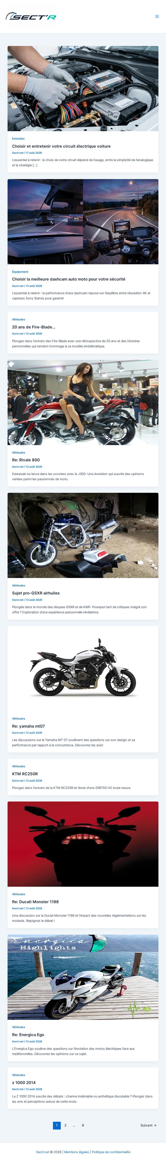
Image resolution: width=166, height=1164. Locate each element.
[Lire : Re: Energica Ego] (83, 977)
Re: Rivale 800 (26, 459)
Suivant (148, 1125)
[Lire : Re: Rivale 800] (83, 402)
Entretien (18, 138)
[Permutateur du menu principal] (157, 16)
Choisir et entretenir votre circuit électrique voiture (61, 146)
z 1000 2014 (24, 1082)
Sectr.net (42, 1152)
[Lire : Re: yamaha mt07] (83, 668)
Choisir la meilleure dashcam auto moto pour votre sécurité (68, 279)
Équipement (20, 271)
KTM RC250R (25, 773)
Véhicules (18, 319)
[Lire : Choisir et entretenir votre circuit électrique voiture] (83, 88)
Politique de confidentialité (111, 1152)
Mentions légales (76, 1152)
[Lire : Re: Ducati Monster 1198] (83, 844)
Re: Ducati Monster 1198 (35, 901)
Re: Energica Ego (28, 1034)
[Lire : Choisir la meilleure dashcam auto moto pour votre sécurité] (83, 221)
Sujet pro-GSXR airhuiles (36, 593)
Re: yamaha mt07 (28, 726)
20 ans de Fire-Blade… (33, 327)
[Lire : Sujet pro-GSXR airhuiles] (83, 535)
